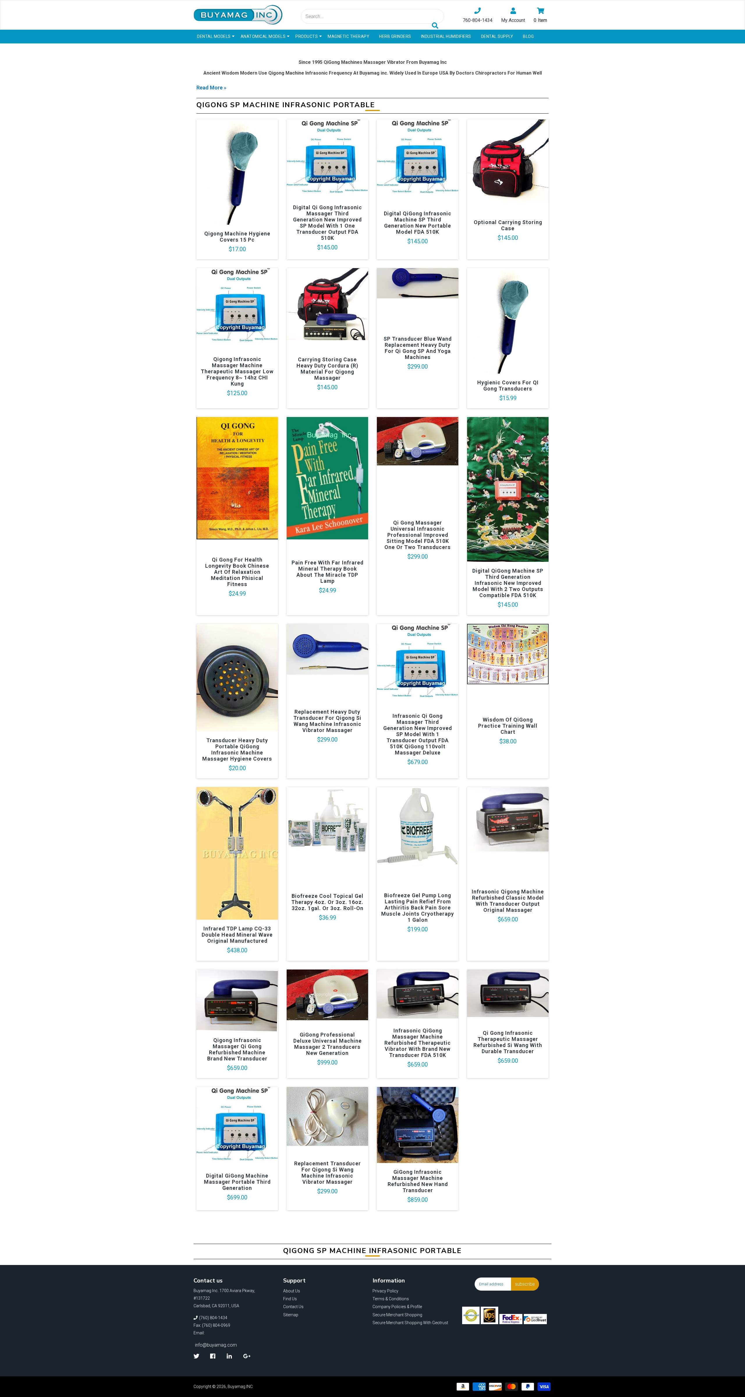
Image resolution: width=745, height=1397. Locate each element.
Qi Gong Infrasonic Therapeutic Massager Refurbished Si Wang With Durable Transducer (507, 1042)
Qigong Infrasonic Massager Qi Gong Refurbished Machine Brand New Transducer (237, 1049)
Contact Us (293, 1306)
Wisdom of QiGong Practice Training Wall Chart (508, 726)
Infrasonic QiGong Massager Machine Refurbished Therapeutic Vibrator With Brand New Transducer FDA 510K (417, 1042)
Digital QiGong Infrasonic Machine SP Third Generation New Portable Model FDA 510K (417, 222)
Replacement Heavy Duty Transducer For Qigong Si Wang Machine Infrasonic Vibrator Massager (327, 721)
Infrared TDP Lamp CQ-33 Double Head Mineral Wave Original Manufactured (237, 935)
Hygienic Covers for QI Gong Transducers (508, 385)
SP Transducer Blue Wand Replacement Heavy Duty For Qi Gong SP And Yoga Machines (418, 348)
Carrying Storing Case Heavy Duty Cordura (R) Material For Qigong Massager (327, 368)
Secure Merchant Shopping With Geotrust (410, 1322)
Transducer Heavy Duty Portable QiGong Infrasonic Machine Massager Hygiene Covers (237, 749)
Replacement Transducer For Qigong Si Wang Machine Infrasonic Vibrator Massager (327, 1172)
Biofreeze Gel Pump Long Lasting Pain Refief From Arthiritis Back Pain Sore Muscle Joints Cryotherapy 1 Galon (417, 907)
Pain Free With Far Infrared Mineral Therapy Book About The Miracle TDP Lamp (327, 571)
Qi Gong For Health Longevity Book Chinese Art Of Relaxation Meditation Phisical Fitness (237, 572)
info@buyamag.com (216, 1345)
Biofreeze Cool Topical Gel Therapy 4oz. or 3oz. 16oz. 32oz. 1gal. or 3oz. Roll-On (327, 902)
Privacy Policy (385, 1291)
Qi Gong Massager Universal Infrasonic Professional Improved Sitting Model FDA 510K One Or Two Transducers (417, 535)
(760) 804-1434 (213, 1317)
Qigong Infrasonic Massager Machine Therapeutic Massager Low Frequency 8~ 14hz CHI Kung (237, 371)
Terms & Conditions (390, 1298)
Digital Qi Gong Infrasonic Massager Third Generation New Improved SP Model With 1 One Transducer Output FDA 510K (327, 222)
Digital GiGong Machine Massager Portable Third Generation (237, 1182)
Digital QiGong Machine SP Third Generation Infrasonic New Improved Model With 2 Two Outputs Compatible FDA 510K (507, 583)
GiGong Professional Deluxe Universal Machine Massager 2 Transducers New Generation (327, 1044)
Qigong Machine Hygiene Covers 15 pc (237, 237)
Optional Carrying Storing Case (508, 225)
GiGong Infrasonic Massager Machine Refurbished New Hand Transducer (418, 1181)
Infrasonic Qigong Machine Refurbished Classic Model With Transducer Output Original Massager (508, 900)
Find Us (290, 1298)
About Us (291, 1291)
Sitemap (290, 1314)
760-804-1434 (477, 20)
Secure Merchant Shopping (397, 1314)
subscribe (525, 1284)
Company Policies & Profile (397, 1306)
